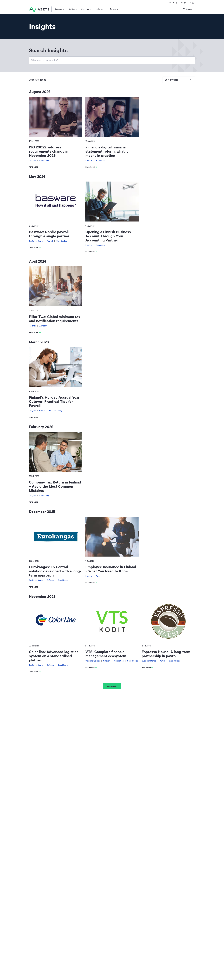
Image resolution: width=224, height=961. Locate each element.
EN (182, 3)
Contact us (170, 3)
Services (58, 9)
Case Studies (61, 241)
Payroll (50, 241)
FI (190, 3)
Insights (99, 9)
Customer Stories (36, 241)
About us (85, 9)
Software (72, 9)
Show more (112, 686)
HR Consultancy (55, 411)
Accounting (44, 160)
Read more (35, 167)
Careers (113, 9)
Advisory (43, 326)
